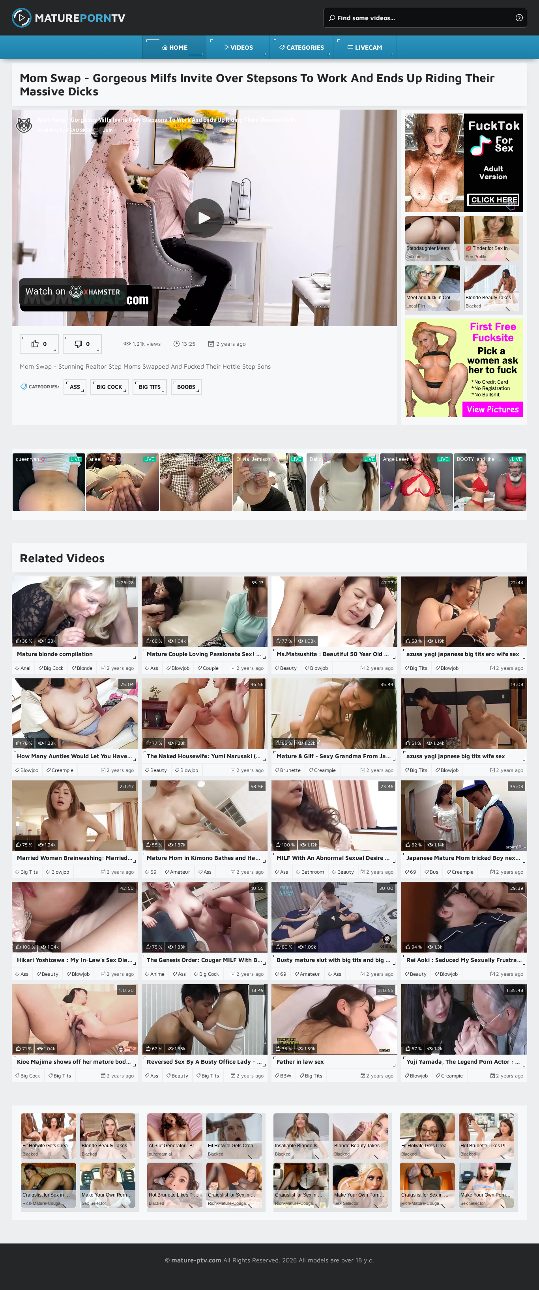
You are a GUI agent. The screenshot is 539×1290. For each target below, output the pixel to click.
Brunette (290, 770)
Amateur (180, 872)
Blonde (84, 668)
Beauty (288, 668)
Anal (25, 668)
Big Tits (150, 386)
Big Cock (109, 386)
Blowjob (180, 668)
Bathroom (312, 872)
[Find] (519, 18)
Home (178, 47)
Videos (241, 47)
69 (153, 872)
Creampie (62, 770)
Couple (211, 668)
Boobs (186, 386)
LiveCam (368, 47)
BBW (286, 1075)
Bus (434, 872)
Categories (305, 47)
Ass (75, 386)
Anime (157, 974)
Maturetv (80, 17)
